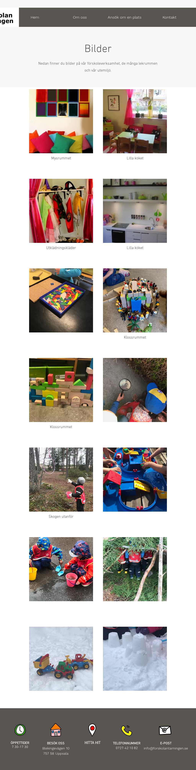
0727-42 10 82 (127, 748)
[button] (79, 17)
